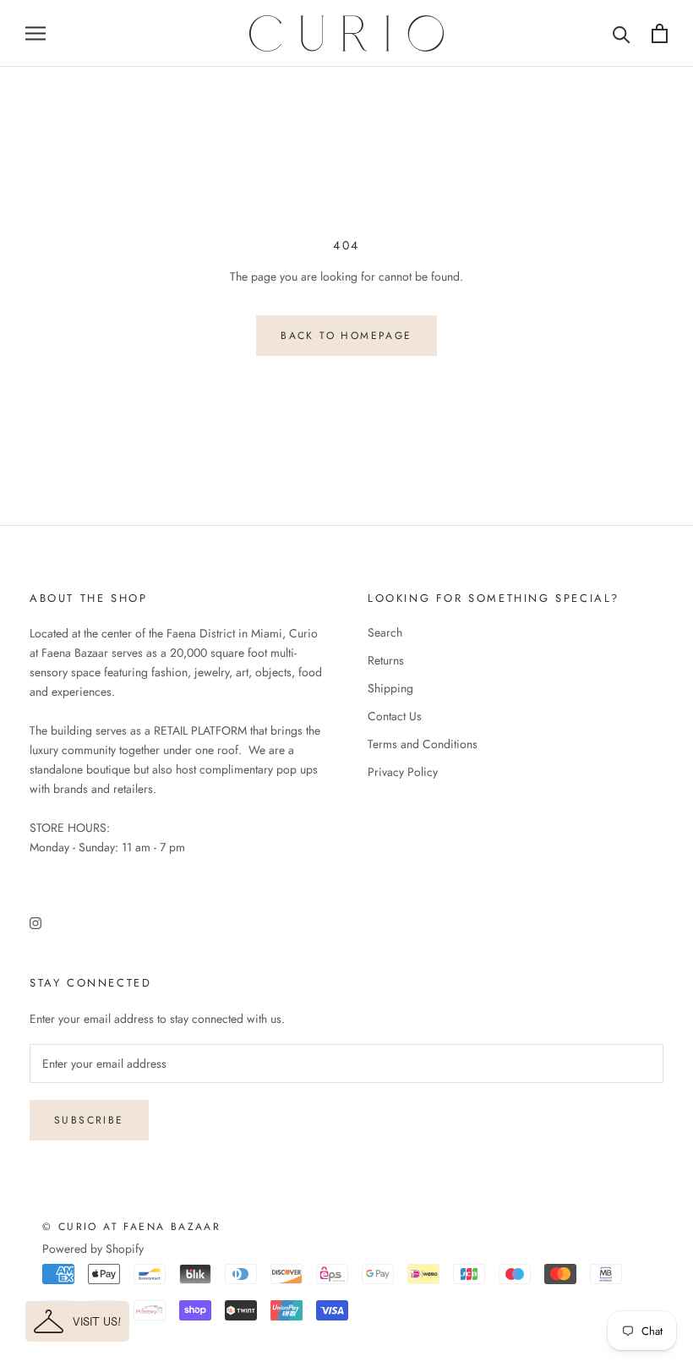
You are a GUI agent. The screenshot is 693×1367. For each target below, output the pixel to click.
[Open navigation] (35, 33)
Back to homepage (346, 335)
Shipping (390, 688)
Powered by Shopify (93, 1248)
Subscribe (89, 1120)
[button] (77, 1321)
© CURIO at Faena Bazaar (131, 1226)
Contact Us (395, 716)
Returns (386, 660)
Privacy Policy (403, 771)
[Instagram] (35, 922)
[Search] (621, 33)
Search (385, 632)
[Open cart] (660, 33)
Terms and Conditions (422, 743)
